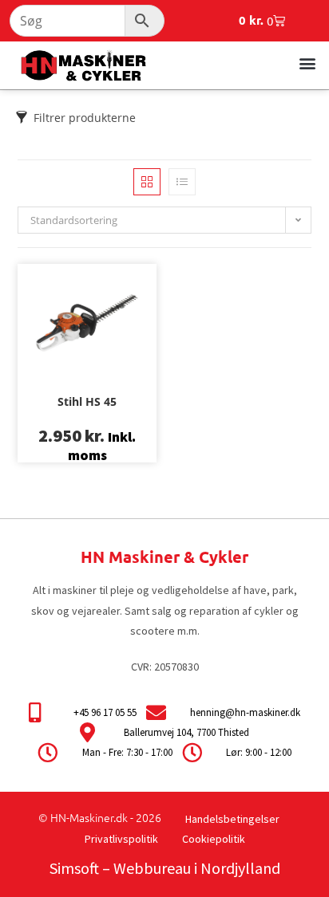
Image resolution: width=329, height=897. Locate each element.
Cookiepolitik (213, 839)
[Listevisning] (182, 181)
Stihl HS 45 (87, 401)
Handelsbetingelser (232, 819)
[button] (308, 62)
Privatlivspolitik (121, 839)
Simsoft (74, 868)
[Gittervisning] (147, 181)
